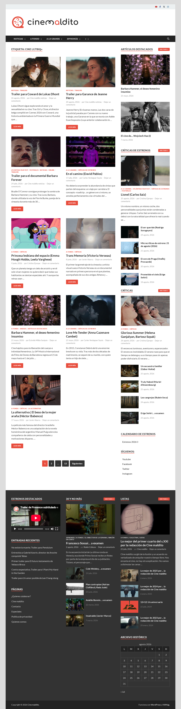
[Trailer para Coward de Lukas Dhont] (36, 72)
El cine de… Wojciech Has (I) (136, 135)
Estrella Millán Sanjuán (38, 340)
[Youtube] (156, 6)
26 (138, 678)
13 (65, 463)
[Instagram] (168, 6)
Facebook (127, 464)
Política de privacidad (21, 616)
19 (138, 672)
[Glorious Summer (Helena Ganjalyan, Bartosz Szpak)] (145, 311)
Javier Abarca (87, 259)
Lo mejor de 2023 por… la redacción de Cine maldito (153, 619)
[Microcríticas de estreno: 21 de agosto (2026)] (130, 243)
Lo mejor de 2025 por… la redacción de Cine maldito (153, 572)
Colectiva (133, 538)
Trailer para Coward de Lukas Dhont (35, 94)
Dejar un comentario (50, 263)
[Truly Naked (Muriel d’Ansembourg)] (130, 382)
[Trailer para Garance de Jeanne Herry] (90, 72)
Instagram (127, 473)
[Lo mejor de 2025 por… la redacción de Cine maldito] (129, 571)
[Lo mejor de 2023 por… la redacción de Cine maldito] (129, 618)
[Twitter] (164, 6)
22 (159, 672)
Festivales (34, 170)
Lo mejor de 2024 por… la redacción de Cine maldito (153, 588)
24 (124, 678)
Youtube (126, 459)
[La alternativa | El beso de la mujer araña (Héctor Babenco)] (36, 390)
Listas (142, 538)
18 (131, 672)
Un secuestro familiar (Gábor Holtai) (151, 367)
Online (51, 170)
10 (124, 666)
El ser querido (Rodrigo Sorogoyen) (152, 229)
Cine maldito (17, 601)
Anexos (23, 329)
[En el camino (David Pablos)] (90, 151)
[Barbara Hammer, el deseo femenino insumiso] (36, 310)
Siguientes (77, 463)
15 (159, 666)
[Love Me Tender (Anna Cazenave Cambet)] (90, 310)
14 (152, 666)
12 (138, 666)
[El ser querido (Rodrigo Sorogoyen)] (130, 227)
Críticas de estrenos (87, 170)
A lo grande (53, 39)
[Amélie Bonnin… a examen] (75, 600)
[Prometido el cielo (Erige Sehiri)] (130, 274)
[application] (35, 518)
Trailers (23, 90)
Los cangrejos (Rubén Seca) (154, 397)
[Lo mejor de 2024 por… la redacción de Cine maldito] (129, 586)
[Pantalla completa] (56, 528)
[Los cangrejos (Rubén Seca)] (130, 397)
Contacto (16, 606)
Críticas (23, 252)
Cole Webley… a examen (98, 568)
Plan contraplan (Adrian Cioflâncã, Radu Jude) (97, 586)
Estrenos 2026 (129, 441)
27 (145, 678)
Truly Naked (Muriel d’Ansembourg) (151, 383)
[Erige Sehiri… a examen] (130, 413)
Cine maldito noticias (38, 98)
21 (152, 672)
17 (124, 672)
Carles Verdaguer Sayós (92, 178)
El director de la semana (96, 538)
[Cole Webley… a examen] (75, 569)
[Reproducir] (15, 528)
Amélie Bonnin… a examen (99, 600)
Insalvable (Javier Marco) (98, 615)
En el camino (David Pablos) (84, 173)
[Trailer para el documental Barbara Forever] (36, 151)
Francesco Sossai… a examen (85, 543)
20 (145, 672)
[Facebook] (160, 6)
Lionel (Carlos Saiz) (133, 194)
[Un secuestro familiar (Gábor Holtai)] (130, 366)
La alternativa (34, 409)
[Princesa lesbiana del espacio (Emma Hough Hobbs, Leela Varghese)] (36, 233)
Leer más (16, 126)
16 (166, 666)
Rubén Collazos (90, 547)
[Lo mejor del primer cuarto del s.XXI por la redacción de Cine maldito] (145, 505)
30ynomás (72, 39)
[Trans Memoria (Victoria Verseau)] (90, 233)
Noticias (18, 39)
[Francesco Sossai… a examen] (90, 505)
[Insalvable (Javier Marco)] (75, 616)
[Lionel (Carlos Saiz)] (145, 171)
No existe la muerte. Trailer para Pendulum (32, 547)
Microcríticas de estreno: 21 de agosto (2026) (155, 244)
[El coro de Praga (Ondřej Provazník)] (130, 259)
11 (131, 666)
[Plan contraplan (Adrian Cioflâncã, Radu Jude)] (75, 584)
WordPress (156, 704)
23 (166, 672)
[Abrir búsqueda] (168, 39)
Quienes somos (18, 621)
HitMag (166, 704)
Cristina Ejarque (33, 263)
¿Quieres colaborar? (21, 596)
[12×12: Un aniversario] (129, 602)
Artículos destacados (37, 329)
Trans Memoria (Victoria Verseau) (88, 255)
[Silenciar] (52, 528)
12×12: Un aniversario (151, 602)
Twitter (125, 468)
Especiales (16, 611)
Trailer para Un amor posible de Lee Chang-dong (34, 578)
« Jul (123, 691)
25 (131, 678)
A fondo (34, 39)
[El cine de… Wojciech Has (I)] (145, 116)
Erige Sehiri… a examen (152, 413)
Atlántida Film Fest (19, 170)
